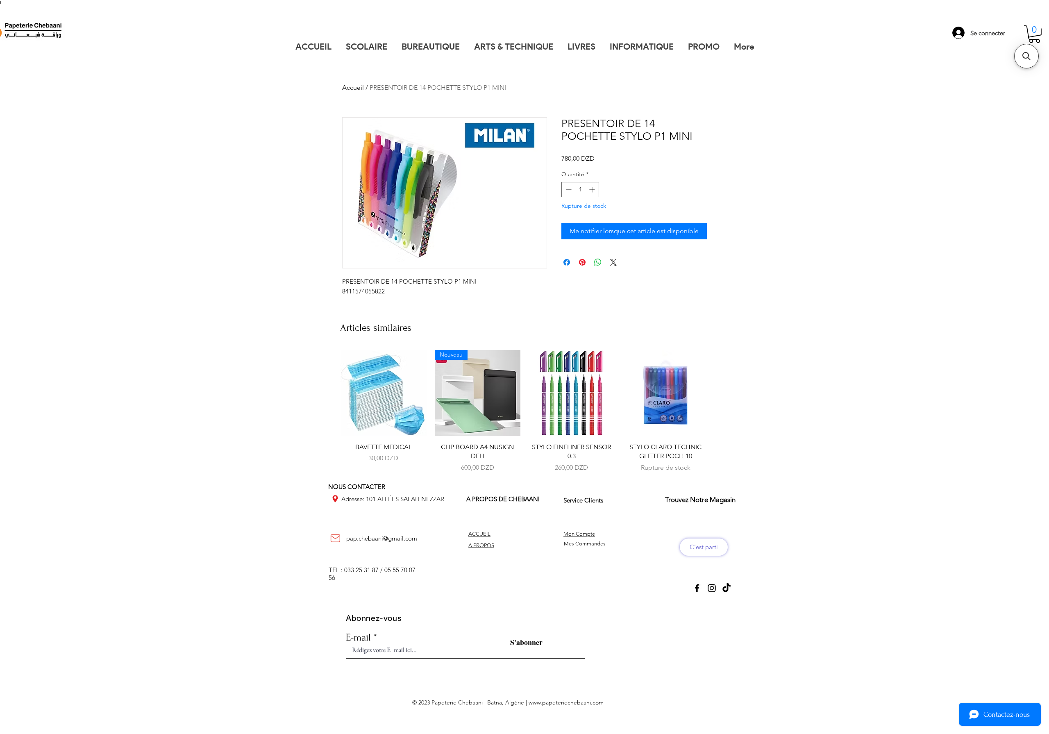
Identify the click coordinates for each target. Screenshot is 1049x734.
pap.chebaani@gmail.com (381, 538)
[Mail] (335, 538)
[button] (1034, 34)
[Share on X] (613, 262)
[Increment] (593, 189)
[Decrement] (568, 189)
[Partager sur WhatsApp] (598, 262)
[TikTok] (726, 588)
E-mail (358, 637)
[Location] (335, 498)
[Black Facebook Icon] (697, 588)
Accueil (353, 87)
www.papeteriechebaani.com (566, 702)
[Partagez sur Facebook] (567, 262)
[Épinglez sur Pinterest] (582, 262)
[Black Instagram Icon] (711, 588)
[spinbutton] (580, 189)
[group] (524, 411)
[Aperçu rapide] (384, 393)
